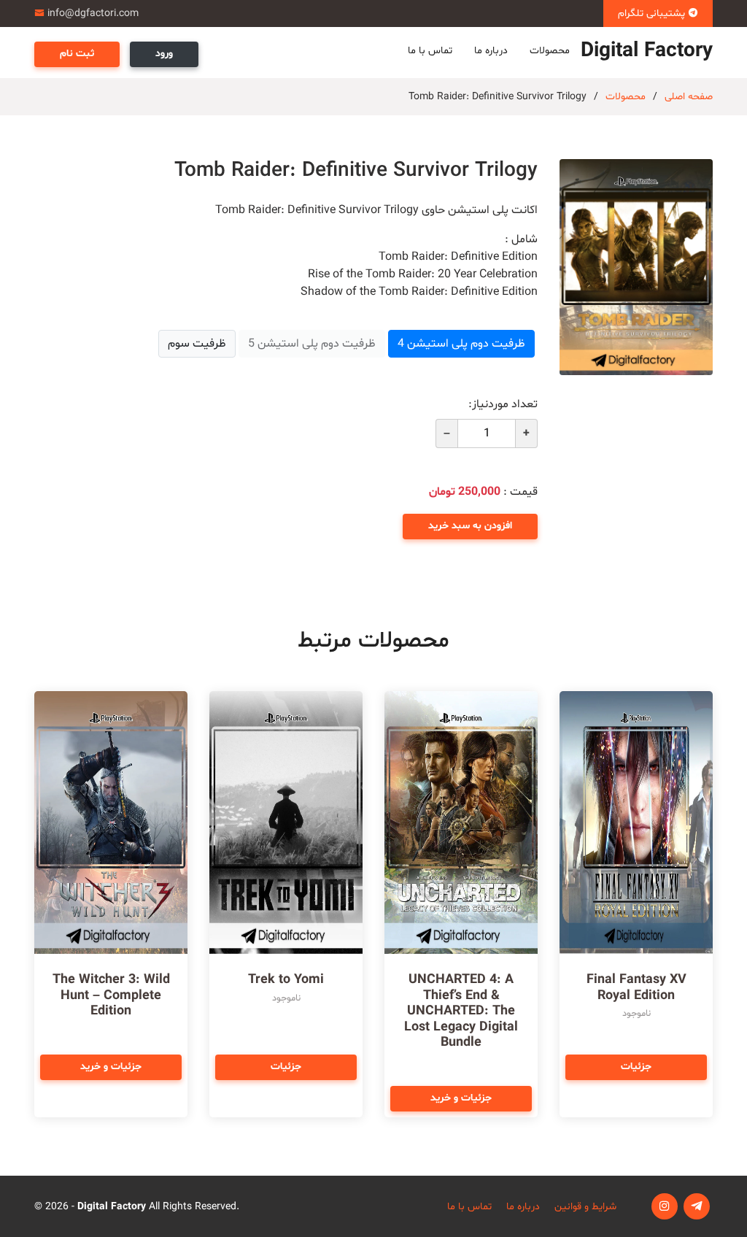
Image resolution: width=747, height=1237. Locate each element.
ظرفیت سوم (197, 344)
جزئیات (636, 1067)
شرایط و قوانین (585, 1207)
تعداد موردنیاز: (503, 404)
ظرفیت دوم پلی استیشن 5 (312, 344)
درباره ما (491, 51)
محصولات (550, 51)
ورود (164, 54)
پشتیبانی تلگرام (653, 13)
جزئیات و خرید (461, 1098)
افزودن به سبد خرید (470, 526)
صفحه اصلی (689, 97)
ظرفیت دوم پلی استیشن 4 (461, 344)
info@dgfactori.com (93, 13)
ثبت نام (77, 54)
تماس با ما (430, 51)
